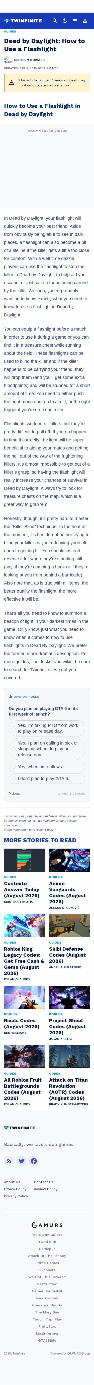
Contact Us (43, 1182)
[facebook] (34, 1161)
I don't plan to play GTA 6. (43, 778)
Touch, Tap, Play (47, 1319)
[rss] (9, 1161)
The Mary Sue (47, 1312)
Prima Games (47, 1263)
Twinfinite (47, 1242)
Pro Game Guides (47, 1235)
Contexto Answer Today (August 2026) (22, 889)
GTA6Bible (47, 1340)
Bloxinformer (47, 1333)
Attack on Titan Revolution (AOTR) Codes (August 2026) (68, 1089)
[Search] (55, 21)
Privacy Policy (16, 1196)
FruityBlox (47, 1326)
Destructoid (47, 1284)
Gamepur (47, 1249)
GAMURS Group (78, 1353)
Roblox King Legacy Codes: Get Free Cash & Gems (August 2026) (24, 961)
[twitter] (21, 1161)
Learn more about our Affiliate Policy (28, 830)
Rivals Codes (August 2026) (22, 1023)
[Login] (85, 21)
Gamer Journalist (47, 1291)
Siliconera (47, 1270)
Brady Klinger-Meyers (68, 1104)
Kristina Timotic (18, 902)
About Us (12, 1182)
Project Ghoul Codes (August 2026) (67, 1026)
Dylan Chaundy (17, 979)
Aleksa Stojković (64, 908)
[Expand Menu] (75, 21)
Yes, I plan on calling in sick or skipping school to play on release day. (48, 748)
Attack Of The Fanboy (47, 1256)
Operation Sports (47, 1305)
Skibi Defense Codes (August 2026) (67, 955)
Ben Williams (15, 1033)
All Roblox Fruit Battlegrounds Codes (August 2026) (23, 1089)
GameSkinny (47, 1298)
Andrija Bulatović (65, 967)
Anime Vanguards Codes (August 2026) (67, 892)
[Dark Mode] (65, 21)
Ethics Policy (15, 1189)
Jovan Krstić (60, 1039)
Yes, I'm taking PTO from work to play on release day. (48, 728)
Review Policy (45, 1189)
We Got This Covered (47, 1277)
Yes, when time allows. (40, 766)
